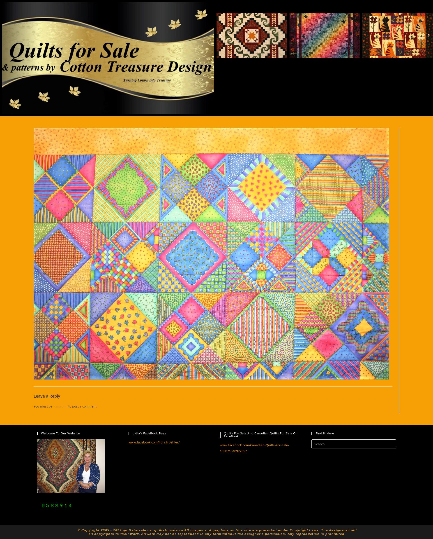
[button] (221, 35)
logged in (60, 406)
